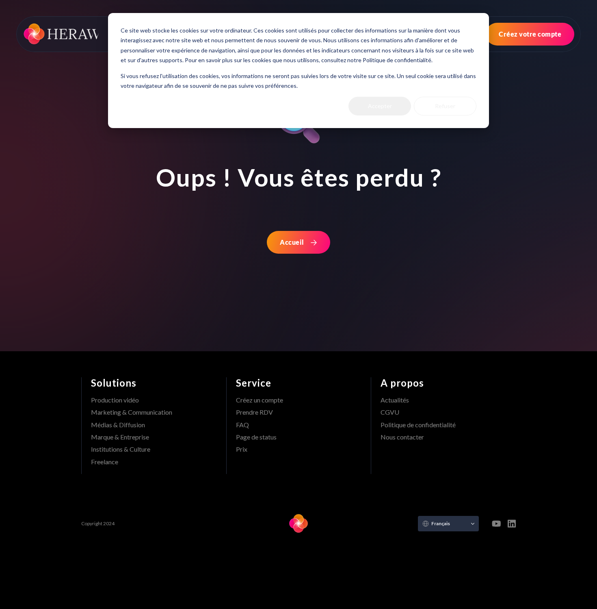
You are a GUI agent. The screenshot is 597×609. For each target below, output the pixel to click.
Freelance (104, 461)
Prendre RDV (254, 412)
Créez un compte (259, 400)
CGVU (390, 412)
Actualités (395, 400)
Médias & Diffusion (118, 424)
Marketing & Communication (131, 412)
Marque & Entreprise (120, 437)
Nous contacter (402, 437)
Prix (241, 449)
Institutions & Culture (120, 449)
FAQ (242, 424)
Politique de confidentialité (418, 424)
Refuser (445, 105)
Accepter (380, 105)
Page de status (256, 437)
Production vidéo (115, 400)
